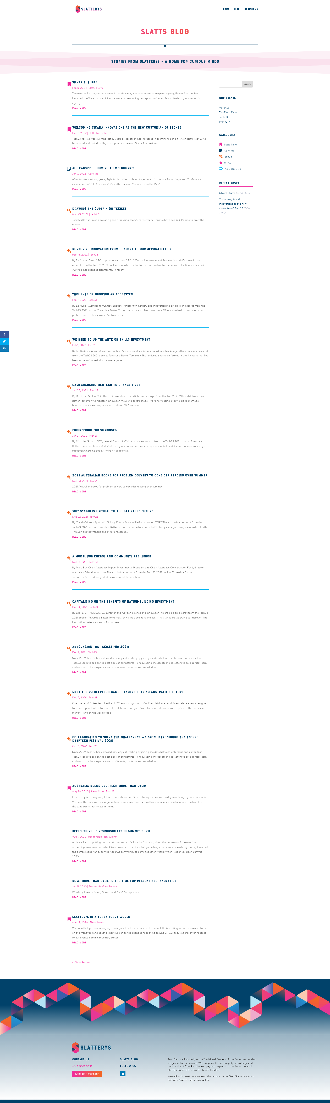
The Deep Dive (227, 112)
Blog (237, 9)
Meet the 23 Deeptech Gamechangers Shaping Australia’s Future (128, 692)
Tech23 (108, 133)
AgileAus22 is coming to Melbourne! (103, 168)
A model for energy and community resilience (111, 556)
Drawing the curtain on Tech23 (99, 209)
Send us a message (87, 1073)
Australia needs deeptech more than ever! (109, 786)
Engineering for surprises (94, 430)
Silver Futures (84, 82)
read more (79, 108)
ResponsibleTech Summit (102, 836)
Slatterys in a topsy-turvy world (101, 917)
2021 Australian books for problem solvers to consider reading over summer (139, 475)
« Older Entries (81, 962)
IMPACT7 (224, 122)
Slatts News (96, 88)
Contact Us (251, 9)
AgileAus (93, 173)
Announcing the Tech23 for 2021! (100, 647)
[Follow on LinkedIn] (122, 1073)
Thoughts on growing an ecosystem (102, 294)
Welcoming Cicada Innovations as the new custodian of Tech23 (127, 127)
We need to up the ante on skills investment (111, 339)
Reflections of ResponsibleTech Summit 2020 (111, 831)
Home (226, 9)
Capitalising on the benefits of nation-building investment (123, 602)
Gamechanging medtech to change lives (106, 385)
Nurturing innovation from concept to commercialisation (122, 249)
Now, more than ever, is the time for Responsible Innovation (124, 881)
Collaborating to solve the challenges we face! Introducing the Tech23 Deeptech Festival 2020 (135, 739)
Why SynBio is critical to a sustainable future (112, 511)
